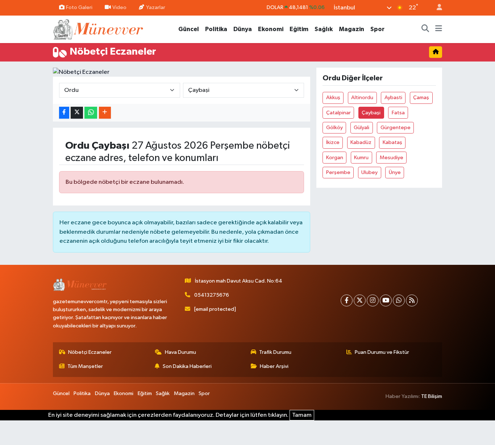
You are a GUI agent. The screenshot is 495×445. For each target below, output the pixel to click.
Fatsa (398, 112)
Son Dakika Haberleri (187, 366)
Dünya (242, 29)
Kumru (361, 157)
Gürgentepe (395, 127)
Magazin (351, 29)
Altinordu (362, 97)
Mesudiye (391, 157)
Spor (377, 29)
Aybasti (393, 97)
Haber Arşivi (274, 366)
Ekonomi (270, 29)
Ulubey (369, 172)
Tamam (302, 415)
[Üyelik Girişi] (436, 8)
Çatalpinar (338, 112)
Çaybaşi (371, 112)
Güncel (188, 29)
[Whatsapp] (399, 300)
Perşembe (338, 172)
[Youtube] (386, 300)
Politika (216, 29)
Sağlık (324, 29)
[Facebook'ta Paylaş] (64, 113)
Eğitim (299, 29)
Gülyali (361, 127)
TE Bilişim (431, 396)
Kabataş (392, 142)
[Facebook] (347, 300)
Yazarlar (155, 7)
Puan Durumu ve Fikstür (382, 352)
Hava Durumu (180, 352)
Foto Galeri (79, 7)
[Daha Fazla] (105, 113)
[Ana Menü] (438, 29)
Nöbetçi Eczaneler (90, 352)
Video (119, 7)
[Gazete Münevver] (98, 29)
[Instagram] (373, 300)
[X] (360, 300)
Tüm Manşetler (85, 366)
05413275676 (211, 295)
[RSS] (412, 300)
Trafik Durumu (275, 352)
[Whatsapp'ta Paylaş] (90, 113)
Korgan (334, 157)
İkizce (333, 142)
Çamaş (421, 97)
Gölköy (334, 127)
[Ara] (425, 29)
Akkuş (333, 97)
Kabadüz (360, 142)
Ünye (395, 172)
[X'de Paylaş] (77, 113)
